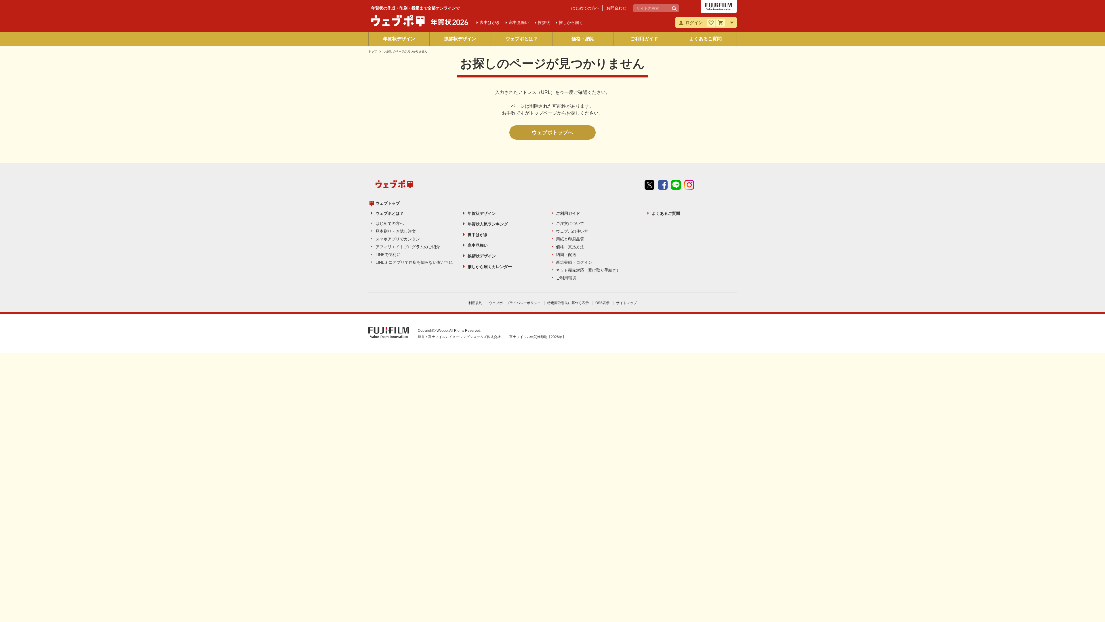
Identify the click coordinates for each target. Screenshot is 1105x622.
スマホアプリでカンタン (398, 239)
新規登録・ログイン (574, 262)
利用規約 (475, 303)
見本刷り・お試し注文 (396, 231)
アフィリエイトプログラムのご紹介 (408, 246)
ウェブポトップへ (552, 132)
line (676, 185)
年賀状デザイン (399, 38)
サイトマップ (626, 303)
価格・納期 (583, 38)
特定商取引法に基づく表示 (568, 303)
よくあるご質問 (705, 38)
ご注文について (570, 223)
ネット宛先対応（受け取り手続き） (588, 270)
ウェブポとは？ (522, 38)
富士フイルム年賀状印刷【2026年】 (537, 337)
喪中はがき (478, 234)
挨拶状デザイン (460, 38)
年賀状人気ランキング (488, 224)
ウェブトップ (388, 203)
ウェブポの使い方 (572, 231)
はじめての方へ (585, 8)
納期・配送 (566, 254)
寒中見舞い (478, 245)
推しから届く (571, 22)
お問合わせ (616, 8)
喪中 (490, 22)
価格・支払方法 (570, 246)
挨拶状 (544, 22)
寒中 (519, 22)
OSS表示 (602, 303)
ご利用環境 (566, 278)
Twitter (649, 185)
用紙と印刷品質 (570, 239)
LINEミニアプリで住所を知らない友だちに (414, 262)
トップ (372, 51)
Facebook (663, 185)
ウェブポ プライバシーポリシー (515, 303)
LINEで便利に (388, 254)
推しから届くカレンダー (490, 266)
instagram (689, 185)
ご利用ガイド (644, 38)
